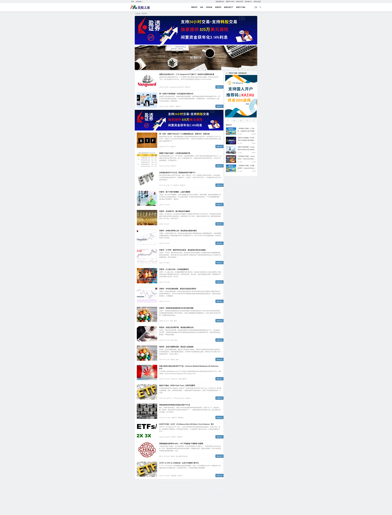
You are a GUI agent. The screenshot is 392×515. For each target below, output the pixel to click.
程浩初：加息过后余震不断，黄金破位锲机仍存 (176, 327)
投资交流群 (257, 1)
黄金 (175, 321)
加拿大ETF (174, 379)
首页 (138, 13)
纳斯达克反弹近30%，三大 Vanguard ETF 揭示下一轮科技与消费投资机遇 (186, 74)
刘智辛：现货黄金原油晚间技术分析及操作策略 (176, 308)
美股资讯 (218, 7)
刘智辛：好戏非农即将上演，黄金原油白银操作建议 (178, 231)
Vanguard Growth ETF (176, 87)
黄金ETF (188, 398)
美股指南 (180, 417)
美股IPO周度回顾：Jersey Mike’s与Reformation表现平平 (247, 149)
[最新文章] (227, 120)
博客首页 (194, 7)
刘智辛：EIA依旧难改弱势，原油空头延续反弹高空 (177, 289)
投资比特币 (239, 1)
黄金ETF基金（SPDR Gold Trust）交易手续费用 (177, 385)
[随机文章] (254, 120)
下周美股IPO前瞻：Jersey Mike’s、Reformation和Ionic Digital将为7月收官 (246, 158)
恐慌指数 (173, 475)
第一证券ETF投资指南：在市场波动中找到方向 (176, 94)
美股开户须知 (240, 7)
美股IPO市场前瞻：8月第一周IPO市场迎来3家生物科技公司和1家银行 (246, 140)
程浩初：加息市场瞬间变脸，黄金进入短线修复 (176, 347)
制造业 (173, 456)
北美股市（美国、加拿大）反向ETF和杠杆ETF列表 (177, 502)
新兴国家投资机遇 (181, 456)
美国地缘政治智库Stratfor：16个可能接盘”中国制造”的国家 (181, 443)
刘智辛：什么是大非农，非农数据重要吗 (174, 269)
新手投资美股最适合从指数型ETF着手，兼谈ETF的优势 (179, 482)
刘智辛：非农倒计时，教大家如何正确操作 (174, 211)
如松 (201, 7)
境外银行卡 (248, 1)
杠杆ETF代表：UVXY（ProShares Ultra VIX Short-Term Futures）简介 (186, 424)
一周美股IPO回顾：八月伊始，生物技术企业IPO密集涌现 (246, 131)
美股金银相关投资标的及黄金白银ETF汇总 (174, 405)
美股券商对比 (220, 1)
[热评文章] (247, 120)
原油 (171, 321)
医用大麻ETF (183, 379)
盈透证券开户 (228, 7)
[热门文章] (241, 120)
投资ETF (141, 75)
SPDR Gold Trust (179, 398)
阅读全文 (219, 87)
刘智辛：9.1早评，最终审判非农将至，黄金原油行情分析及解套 (182, 250)
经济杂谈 (209, 7)
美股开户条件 (230, 1)
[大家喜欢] (234, 120)
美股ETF (178, 106)
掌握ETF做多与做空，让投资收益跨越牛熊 (174, 153)
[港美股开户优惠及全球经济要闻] (140, 7)
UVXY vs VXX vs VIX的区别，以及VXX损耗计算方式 (179, 463)
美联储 (173, 359)
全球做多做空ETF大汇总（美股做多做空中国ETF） (177, 172)
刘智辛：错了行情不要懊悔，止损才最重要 (174, 192)
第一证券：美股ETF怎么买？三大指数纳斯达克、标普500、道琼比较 (184, 134)
